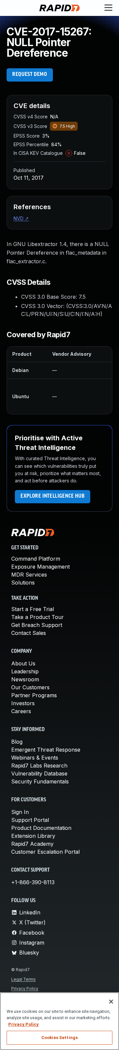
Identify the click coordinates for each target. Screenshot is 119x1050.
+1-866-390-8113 (33, 882)
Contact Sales (28, 633)
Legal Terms (23, 979)
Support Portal (30, 820)
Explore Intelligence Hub (52, 496)
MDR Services (29, 574)
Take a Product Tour (37, 617)
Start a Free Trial (32, 609)
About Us (23, 663)
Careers (21, 711)
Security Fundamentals (40, 781)
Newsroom (25, 679)
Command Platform (35, 558)
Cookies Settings (59, 1037)
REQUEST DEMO (29, 74)
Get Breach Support (36, 625)
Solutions (23, 582)
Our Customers (30, 687)
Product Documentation (41, 828)
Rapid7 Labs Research (39, 765)
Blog (16, 741)
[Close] (111, 1001)
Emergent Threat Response (45, 749)
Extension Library (33, 836)
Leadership (25, 671)
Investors (23, 703)
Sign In (20, 812)
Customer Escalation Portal (45, 851)
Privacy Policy (24, 988)
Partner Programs (34, 695)
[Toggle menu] (108, 8)
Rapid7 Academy (32, 843)
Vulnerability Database (39, 773)
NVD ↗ (21, 218)
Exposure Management (40, 566)
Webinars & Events (34, 757)
